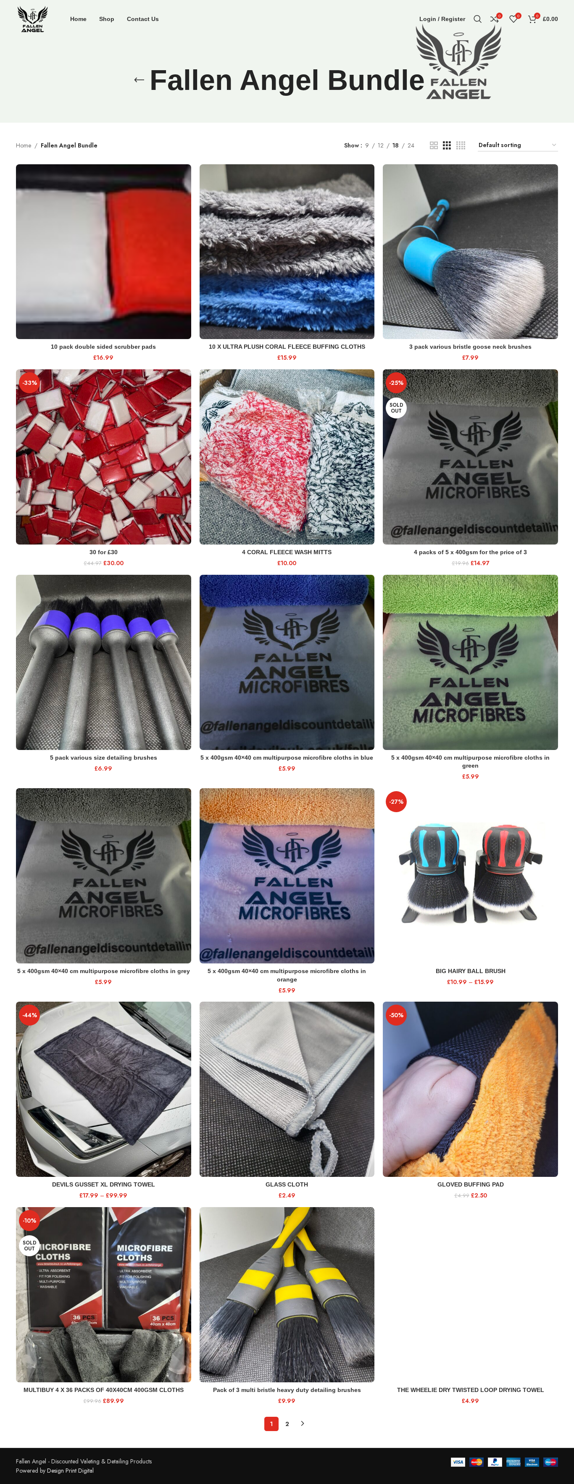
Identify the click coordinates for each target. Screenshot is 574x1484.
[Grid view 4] (460, 145)
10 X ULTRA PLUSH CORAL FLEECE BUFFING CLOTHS (287, 346)
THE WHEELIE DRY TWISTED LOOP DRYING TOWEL (470, 1390)
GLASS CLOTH (287, 1184)
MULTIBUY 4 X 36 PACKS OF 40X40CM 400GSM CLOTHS (104, 1390)
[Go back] (139, 80)
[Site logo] (32, 18)
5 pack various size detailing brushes (103, 757)
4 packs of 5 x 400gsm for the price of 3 (470, 552)
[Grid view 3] (447, 145)
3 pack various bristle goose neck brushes (470, 346)
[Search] (477, 19)
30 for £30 (104, 552)
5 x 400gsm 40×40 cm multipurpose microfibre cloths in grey (103, 971)
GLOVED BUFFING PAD (470, 1184)
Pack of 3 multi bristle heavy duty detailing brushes (287, 1390)
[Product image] (103, 251)
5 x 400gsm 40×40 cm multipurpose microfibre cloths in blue (286, 757)
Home (23, 145)
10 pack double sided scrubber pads (103, 346)
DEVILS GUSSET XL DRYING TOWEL (103, 1184)
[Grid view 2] (434, 145)
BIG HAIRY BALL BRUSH (471, 971)
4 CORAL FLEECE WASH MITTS (287, 552)
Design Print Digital (70, 1470)
